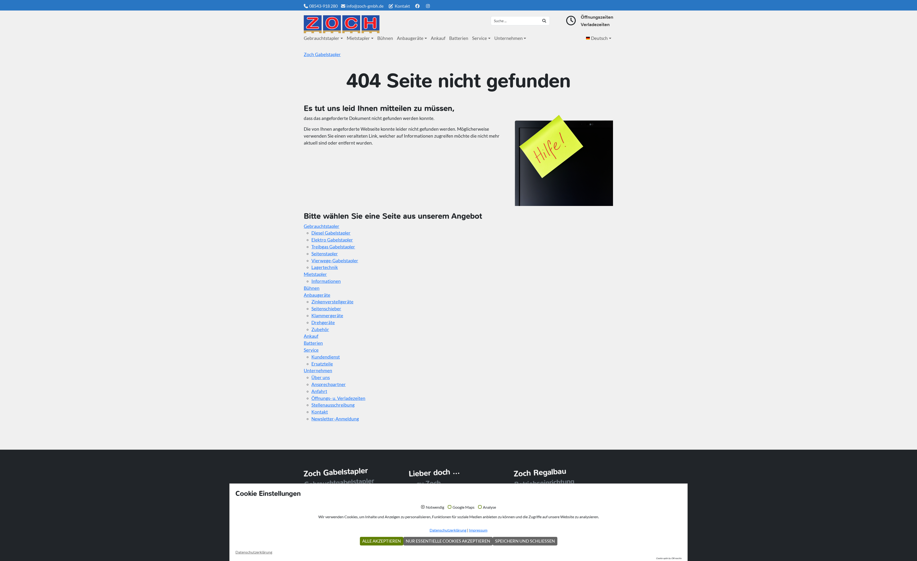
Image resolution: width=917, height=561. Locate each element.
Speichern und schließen (525, 541)
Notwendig (435, 507)
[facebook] (417, 6)
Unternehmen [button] (508, 38)
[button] (599, 38)
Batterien (458, 38)
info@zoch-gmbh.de (365, 6)
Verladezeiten (595, 24)
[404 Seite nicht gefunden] (341, 24)
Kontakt (402, 6)
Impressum (478, 530)
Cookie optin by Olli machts (669, 558)
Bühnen (385, 38)
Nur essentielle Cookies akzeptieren (448, 541)
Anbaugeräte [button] (410, 38)
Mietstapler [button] (358, 38)
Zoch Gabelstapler (322, 54)
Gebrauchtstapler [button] (321, 38)
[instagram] (428, 6)
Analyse (489, 507)
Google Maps (463, 507)
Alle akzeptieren (381, 541)
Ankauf (438, 38)
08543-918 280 (323, 6)
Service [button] (479, 38)
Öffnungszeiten (597, 17)
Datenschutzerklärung (448, 530)
